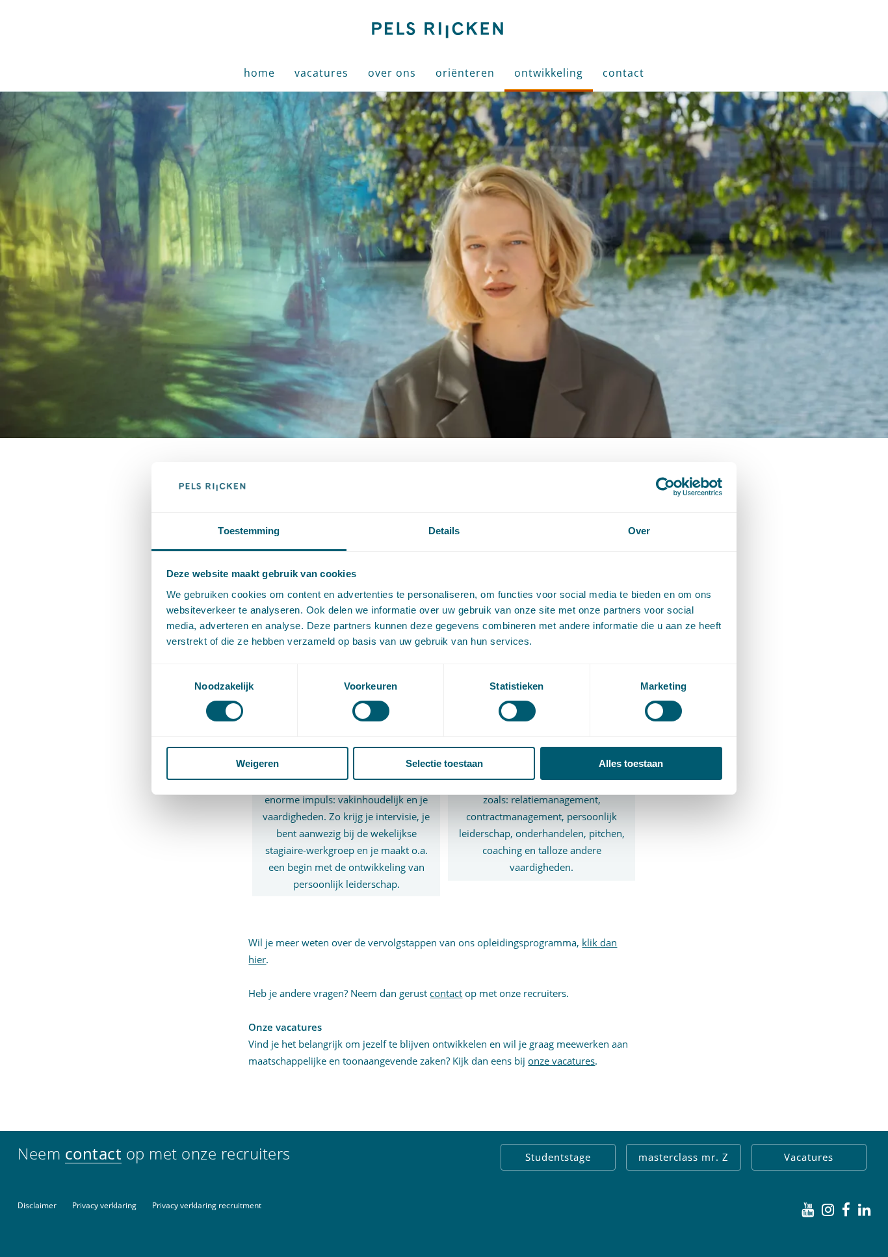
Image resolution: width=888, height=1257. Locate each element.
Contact (623, 73)
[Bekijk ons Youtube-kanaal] (808, 1209)
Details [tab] (444, 530)
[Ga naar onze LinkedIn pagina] (864, 1209)
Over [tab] (639, 530)
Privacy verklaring (104, 1205)
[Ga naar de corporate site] (436, 28)
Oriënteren (465, 73)
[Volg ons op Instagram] (828, 1209)
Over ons (392, 73)
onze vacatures (561, 1060)
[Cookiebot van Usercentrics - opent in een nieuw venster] (665, 487)
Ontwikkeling (548, 73)
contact (446, 993)
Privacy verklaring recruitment (206, 1205)
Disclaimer (37, 1205)
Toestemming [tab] (249, 530)
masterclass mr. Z (683, 1156)
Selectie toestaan (444, 763)
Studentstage (558, 1156)
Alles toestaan (631, 763)
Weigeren (257, 763)
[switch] (370, 711)
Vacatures (321, 73)
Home (259, 73)
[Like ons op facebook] (846, 1209)
